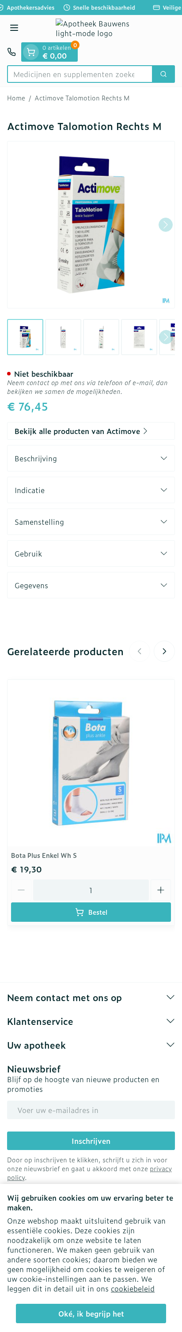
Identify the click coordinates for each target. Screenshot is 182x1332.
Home (16, 97)
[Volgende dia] (164, 651)
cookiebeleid (133, 1288)
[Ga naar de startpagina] (100, 29)
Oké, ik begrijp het (91, 1313)
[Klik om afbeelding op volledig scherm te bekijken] (91, 224)
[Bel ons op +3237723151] (11, 52)
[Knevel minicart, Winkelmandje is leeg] (31, 52)
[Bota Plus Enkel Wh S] (91, 763)
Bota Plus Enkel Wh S (44, 855)
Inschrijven (91, 1140)
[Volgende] (166, 225)
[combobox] (80, 74)
